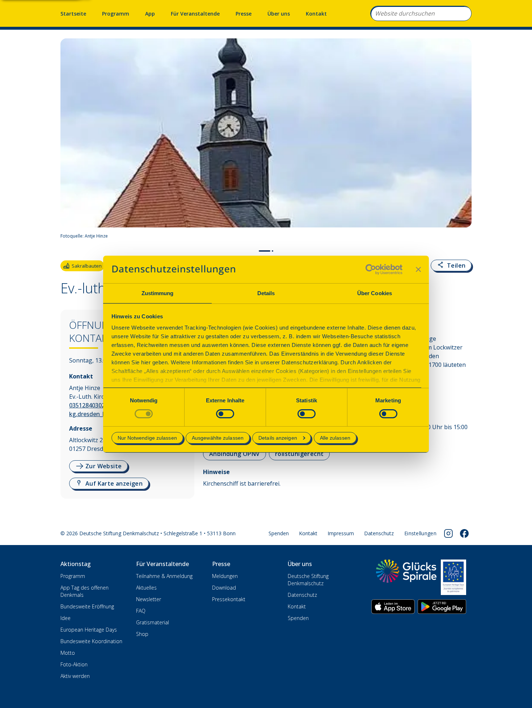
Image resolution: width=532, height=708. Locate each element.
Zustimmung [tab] (158, 293)
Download (224, 587)
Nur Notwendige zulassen (147, 438)
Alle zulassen (335, 438)
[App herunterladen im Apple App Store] (393, 606)
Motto (67, 652)
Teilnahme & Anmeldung (164, 576)
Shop (142, 634)
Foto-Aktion (74, 664)
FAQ (140, 610)
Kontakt (316, 13)
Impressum (341, 533)
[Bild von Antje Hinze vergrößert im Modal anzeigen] (463, 236)
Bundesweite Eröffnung (87, 606)
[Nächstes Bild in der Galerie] (462, 140)
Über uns (278, 13)
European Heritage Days (88, 629)
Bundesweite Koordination (91, 641)
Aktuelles (146, 587)
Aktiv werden (75, 676)
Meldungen (225, 576)
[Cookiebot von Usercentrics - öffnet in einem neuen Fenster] (370, 269)
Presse (244, 13)
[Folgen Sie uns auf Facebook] (464, 533)
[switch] (225, 413)
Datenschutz (379, 533)
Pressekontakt (228, 599)
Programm (115, 13)
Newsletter (148, 599)
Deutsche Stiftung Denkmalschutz (308, 580)
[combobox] (421, 13)
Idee (65, 618)
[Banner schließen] (418, 269)
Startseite (73, 13)
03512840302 (87, 405)
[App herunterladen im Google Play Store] (442, 606)
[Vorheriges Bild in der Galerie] (69, 140)
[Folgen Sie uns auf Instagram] (448, 533)
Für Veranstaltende (195, 13)
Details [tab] (266, 293)
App (150, 13)
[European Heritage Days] (453, 577)
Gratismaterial (152, 622)
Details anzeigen (277, 438)
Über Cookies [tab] (374, 293)
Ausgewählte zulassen (218, 438)
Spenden (279, 533)
